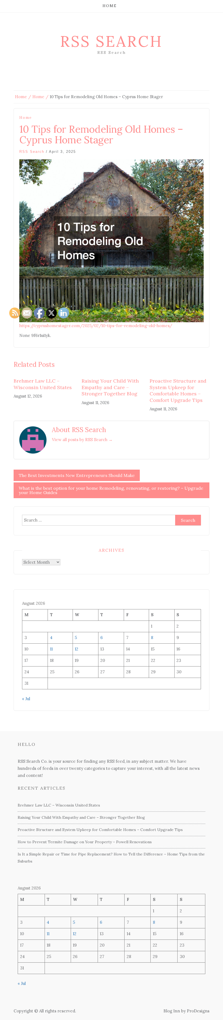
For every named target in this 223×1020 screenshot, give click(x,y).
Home (110, 6)
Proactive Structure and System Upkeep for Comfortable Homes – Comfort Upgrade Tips (178, 390)
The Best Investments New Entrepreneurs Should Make (77, 475)
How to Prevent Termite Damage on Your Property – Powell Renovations (85, 841)
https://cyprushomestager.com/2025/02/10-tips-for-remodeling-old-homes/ (95, 325)
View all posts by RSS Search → (82, 439)
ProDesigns (198, 1010)
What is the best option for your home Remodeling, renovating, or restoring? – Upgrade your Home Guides (111, 490)
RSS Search (111, 41)
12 (76, 649)
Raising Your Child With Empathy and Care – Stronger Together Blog (110, 387)
